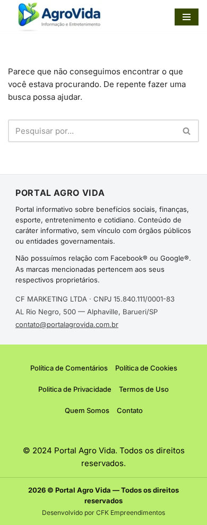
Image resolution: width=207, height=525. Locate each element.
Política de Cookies (146, 368)
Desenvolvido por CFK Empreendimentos (103, 513)
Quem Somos (87, 410)
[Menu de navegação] (186, 17)
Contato (130, 410)
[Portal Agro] (61, 16)
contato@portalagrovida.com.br (66, 324)
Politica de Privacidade (74, 389)
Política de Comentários (69, 368)
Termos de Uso (144, 389)
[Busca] (187, 130)
